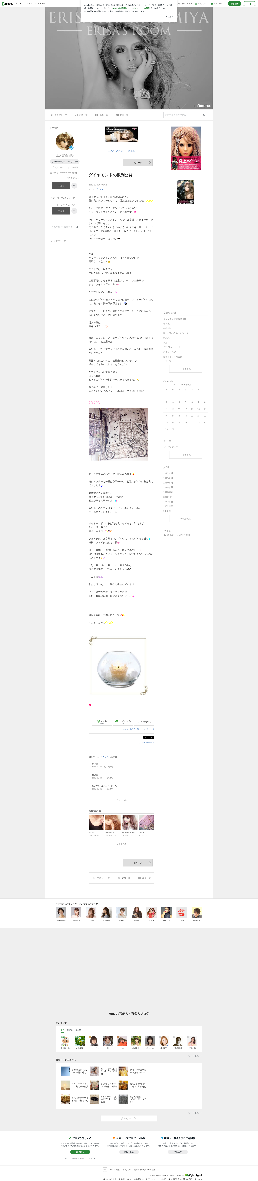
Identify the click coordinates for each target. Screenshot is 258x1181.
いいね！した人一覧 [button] (131, 729)
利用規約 (139, 1179)
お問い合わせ (126, 1179)
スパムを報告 (111, 1179)
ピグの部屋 (72, 167)
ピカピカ (167, 361)
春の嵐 (166, 323)
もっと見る (121, 799)
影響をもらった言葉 (172, 356)
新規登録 (234, 3)
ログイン (249, 3)
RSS (169, 531)
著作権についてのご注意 (178, 535)
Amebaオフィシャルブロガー (66, 161)
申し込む (178, 1152)
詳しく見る (129, 1152)
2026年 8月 (186, 384)
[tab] (62, 1030)
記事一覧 (83, 115)
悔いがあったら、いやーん (175, 333)
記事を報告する (148, 742)
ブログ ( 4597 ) (170, 447)
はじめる (80, 1152)
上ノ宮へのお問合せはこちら (121, 151)
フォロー (62, 185)
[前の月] (174, 385)
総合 (62, 1030)
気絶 (165, 342)
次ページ (138, 162)
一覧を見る (186, 369)
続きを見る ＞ (73, 178)
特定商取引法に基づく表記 (181, 1179)
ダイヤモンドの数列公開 (110, 175)
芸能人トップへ (129, 1118)
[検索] (204, 115)
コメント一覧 (149, 729)
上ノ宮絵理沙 (65, 155)
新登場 (70, 1030)
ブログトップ (60, 115)
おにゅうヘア (169, 352)
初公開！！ (168, 328)
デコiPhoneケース (171, 347)
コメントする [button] (125, 722)
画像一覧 (104, 115)
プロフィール (58, 167)
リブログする (146, 721)
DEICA (166, 337)
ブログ (98, 189)
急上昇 (78, 1030)
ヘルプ (199, 1179)
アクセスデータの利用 (157, 1179)
